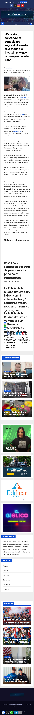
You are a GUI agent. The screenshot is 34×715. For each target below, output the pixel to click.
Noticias (6, 566)
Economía (6, 580)
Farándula (6, 584)
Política (5, 571)
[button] (28, 24)
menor (22, 114)
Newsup (27, 704)
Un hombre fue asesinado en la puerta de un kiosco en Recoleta (23, 341)
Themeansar (17, 707)
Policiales (7, 371)
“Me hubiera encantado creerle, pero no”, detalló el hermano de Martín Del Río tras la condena (11, 342)
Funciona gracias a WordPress (11, 704)
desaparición (17, 131)
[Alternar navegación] (16, 23)
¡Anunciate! (22, 711)
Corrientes (22, 97)
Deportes (6, 575)
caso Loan (9, 68)
